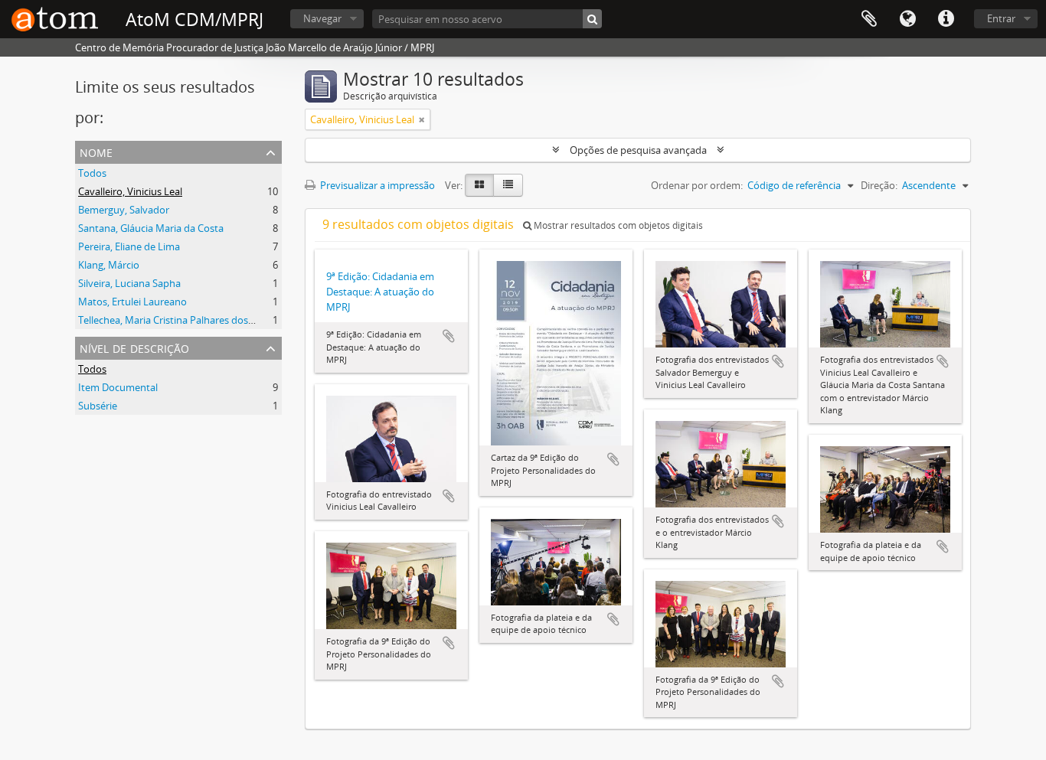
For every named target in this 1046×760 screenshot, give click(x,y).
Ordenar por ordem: (697, 185)
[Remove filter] (422, 119)
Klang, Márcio (108, 265)
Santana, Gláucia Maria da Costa (151, 228)
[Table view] (508, 185)
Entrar (1001, 18)
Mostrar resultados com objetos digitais (617, 225)
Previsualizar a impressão (376, 185)
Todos (92, 173)
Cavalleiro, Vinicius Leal (130, 191)
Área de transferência (869, 19)
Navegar (322, 18)
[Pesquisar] (592, 18)
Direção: (879, 185)
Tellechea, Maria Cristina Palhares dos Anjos (177, 320)
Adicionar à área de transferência (448, 336)
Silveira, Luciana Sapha (129, 283)
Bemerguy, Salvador (123, 210)
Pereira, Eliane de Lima (129, 246)
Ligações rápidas (946, 19)
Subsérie (97, 406)
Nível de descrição (134, 347)
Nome (96, 151)
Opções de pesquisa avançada (638, 150)
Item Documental (118, 387)
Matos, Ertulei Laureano (132, 301)
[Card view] (479, 185)
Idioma (907, 19)
